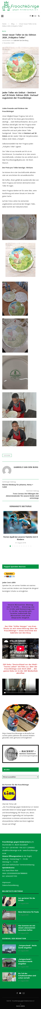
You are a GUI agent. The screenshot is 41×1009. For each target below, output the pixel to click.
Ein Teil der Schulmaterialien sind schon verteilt (27, 975)
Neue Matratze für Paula (28, 912)
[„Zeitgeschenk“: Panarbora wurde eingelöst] (9, 962)
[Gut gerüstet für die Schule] (9, 901)
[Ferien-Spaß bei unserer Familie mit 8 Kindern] (20, 522)
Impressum (6, 882)
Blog (12, 24)
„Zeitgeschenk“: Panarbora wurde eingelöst (25, 961)
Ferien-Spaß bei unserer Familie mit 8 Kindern (20, 538)
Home (4, 24)
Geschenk (7, 455)
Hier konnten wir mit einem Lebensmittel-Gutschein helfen (27, 928)
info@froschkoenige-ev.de (12, 850)
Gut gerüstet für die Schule (26, 899)
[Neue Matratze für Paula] (9, 915)
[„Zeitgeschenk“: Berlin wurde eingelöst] (9, 948)
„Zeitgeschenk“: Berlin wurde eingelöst (27, 946)
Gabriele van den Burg (21, 40)
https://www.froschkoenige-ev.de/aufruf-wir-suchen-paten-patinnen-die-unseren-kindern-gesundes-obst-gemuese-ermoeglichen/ (18, 735)
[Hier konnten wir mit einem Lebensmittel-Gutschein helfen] (9, 929)
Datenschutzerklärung (10, 885)
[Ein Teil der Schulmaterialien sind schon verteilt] (9, 976)
